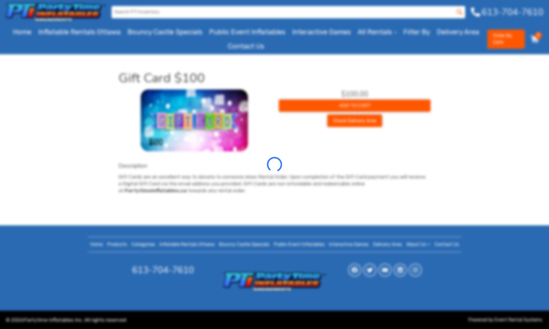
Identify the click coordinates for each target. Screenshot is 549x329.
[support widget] (532, 315)
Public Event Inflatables (247, 32)
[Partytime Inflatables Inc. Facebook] (354, 270)
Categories (143, 244)
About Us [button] (416, 244)
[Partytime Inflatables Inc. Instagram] (415, 270)
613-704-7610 (163, 270)
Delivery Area (458, 32)
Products (117, 244)
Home (22, 32)
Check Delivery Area (354, 120)
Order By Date (502, 39)
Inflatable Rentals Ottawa (79, 32)
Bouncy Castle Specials (165, 32)
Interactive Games (321, 32)
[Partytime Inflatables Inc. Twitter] (369, 270)
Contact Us (246, 46)
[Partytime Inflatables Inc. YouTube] (385, 270)
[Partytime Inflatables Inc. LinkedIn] (400, 270)
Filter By (416, 32)
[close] (541, 8)
